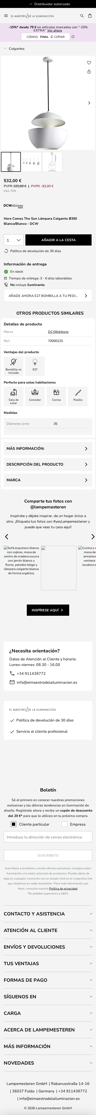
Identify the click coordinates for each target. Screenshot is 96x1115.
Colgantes (16, 48)
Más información (27, 1046)
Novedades (19, 1063)
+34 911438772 (31, 673)
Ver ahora (54, 30)
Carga (12, 1013)
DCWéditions (58, 331)
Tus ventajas (21, 963)
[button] (11, 162)
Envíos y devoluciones (34, 947)
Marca (14, 479)
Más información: (25, 448)
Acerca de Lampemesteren (39, 1030)
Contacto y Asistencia (34, 914)
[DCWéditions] (27, 206)
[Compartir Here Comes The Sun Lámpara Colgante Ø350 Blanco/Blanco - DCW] (89, 71)
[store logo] (35, 15)
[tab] (48, 913)
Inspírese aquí (45, 610)
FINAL (46, 37)
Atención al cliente (30, 930)
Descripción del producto (35, 464)
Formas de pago (25, 980)
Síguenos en (20, 996)
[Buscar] (82, 15)
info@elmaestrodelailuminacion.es (47, 682)
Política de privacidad (63, 888)
